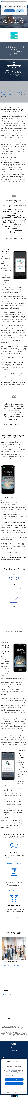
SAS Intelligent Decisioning (14, 91)
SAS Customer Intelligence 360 (19, 148)
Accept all (14, 1079)
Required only (14, 1083)
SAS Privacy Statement (10, 1070)
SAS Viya (10, 94)
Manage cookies (14, 1087)
